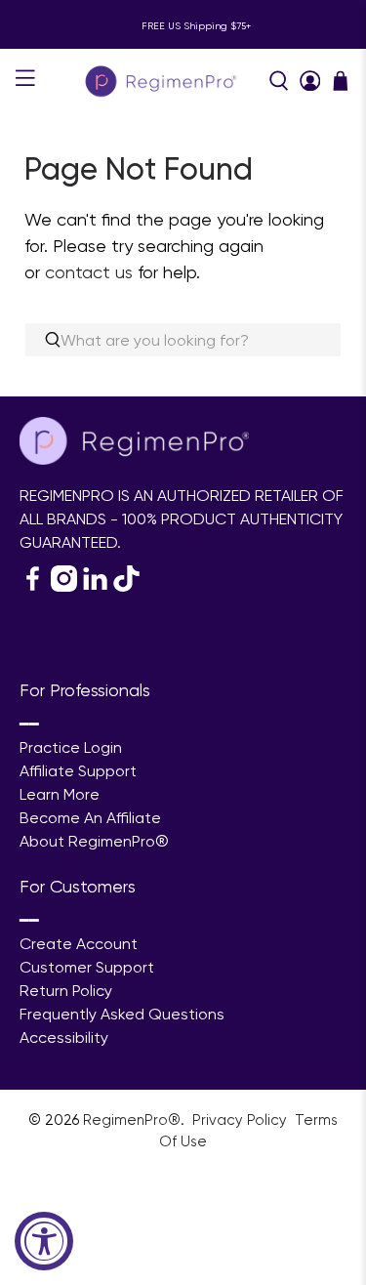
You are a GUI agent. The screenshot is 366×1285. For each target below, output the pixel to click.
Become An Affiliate (90, 817)
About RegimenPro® (94, 841)
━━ (29, 724)
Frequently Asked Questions (122, 1014)
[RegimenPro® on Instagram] (64, 586)
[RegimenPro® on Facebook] (33, 586)
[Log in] (310, 81)
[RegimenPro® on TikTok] (126, 586)
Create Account (79, 943)
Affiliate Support (78, 771)
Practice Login (71, 747)
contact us (89, 272)
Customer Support (87, 967)
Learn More (60, 794)
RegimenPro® (132, 1120)
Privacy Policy (241, 1120)
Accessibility (64, 1037)
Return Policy (66, 990)
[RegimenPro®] (163, 80)
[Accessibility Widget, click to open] (44, 1241)
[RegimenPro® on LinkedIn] (95, 586)
